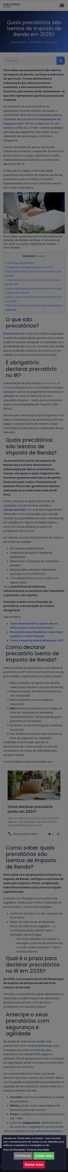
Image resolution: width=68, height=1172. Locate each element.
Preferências (23, 1155)
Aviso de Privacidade (14, 1149)
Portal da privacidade (38, 1149)
